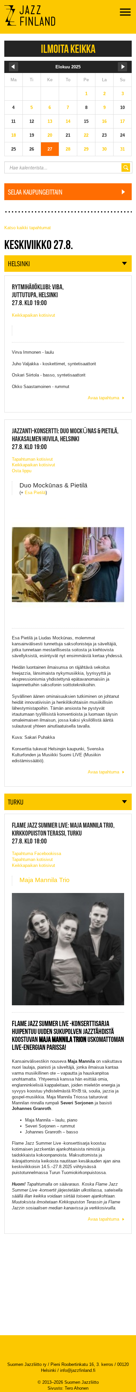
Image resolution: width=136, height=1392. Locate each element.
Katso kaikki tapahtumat (27, 227)
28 (68, 149)
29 (86, 149)
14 (68, 121)
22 (86, 135)
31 (122, 149)
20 (50, 135)
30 (104, 149)
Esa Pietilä (35, 492)
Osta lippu (21, 470)
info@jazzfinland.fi (77, 1370)
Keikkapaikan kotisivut (33, 315)
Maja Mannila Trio (44, 879)
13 (50, 121)
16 (104, 121)
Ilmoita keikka (68, 49)
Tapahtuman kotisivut (32, 459)
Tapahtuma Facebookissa (36, 853)
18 (13, 135)
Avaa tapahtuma (103, 397)
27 (50, 149)
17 (122, 121)
